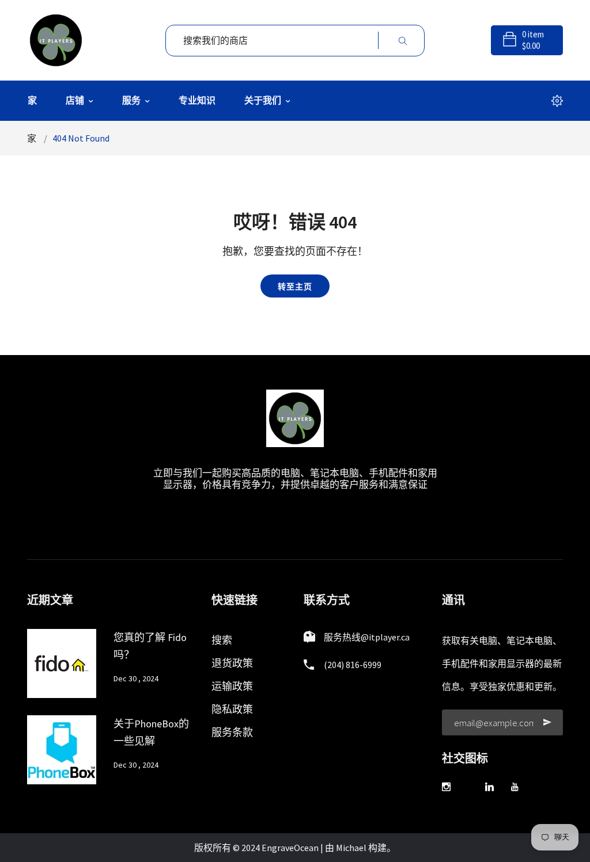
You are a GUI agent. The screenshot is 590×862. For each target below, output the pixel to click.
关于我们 (263, 100)
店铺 (76, 100)
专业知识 (197, 100)
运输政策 (232, 686)
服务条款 (232, 732)
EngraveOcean (290, 847)
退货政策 (232, 663)
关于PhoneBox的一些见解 (151, 732)
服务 (132, 100)
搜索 (221, 640)
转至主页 (295, 286)
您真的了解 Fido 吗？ (150, 646)
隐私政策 (232, 709)
